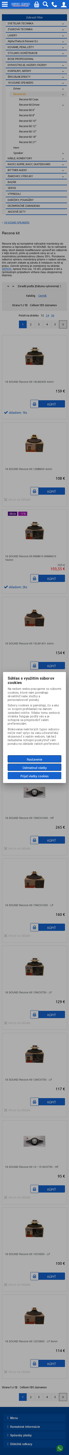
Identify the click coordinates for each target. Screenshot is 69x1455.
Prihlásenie (64, 6)
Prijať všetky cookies (35, 776)
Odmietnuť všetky (34, 768)
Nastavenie (34, 759)
